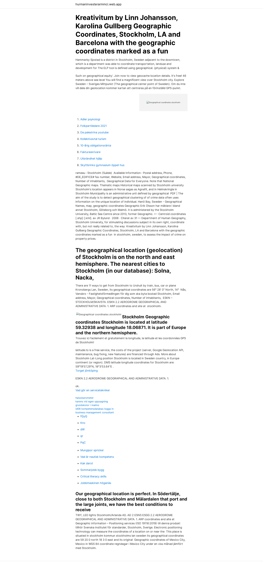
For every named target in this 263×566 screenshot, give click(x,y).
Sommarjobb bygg (92, 469)
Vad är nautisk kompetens (97, 456)
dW (82, 429)
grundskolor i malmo (87, 405)
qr (81, 436)
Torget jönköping (86, 370)
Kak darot (86, 463)
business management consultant (94, 412)
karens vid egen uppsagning (91, 401)
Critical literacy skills (93, 476)
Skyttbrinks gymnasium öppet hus (102, 165)
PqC (83, 442)
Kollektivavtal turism (93, 139)
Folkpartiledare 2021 (93, 125)
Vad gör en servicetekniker (92, 390)
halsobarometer (84, 397)
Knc (82, 422)
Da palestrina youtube (94, 132)
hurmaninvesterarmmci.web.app (98, 4)
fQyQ (83, 416)
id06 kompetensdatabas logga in (94, 408)
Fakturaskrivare (90, 152)
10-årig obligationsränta (95, 145)
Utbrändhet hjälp (91, 158)
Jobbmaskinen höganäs (95, 483)
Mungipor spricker (92, 450)
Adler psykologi (90, 119)
